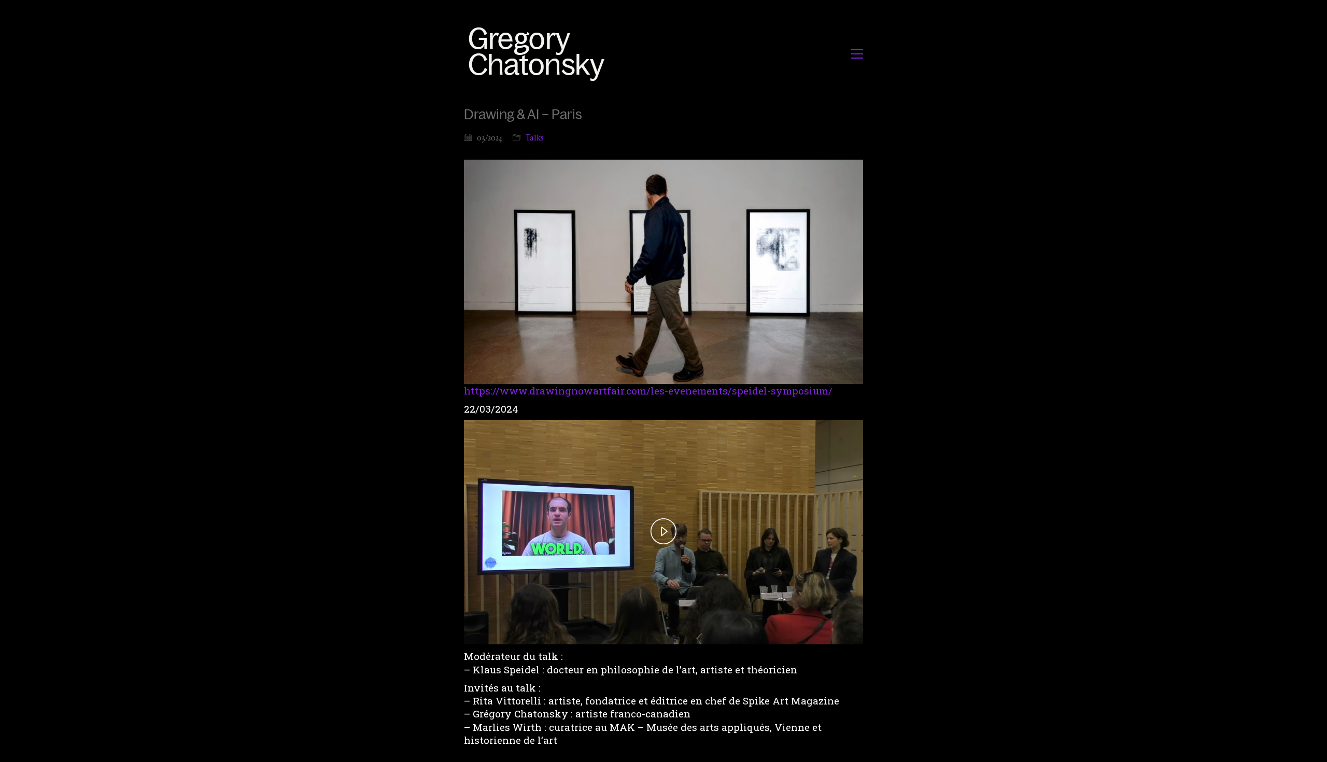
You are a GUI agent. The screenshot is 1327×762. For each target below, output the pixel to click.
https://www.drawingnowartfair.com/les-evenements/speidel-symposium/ (648, 390)
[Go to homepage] (539, 53)
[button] (857, 54)
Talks (535, 137)
